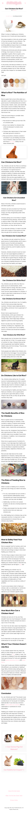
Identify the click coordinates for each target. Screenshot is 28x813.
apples (7, 660)
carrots (17, 660)
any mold (12, 141)
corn (13, 654)
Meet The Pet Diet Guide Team (14, 795)
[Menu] (2, 3)
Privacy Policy (14, 800)
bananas (12, 660)
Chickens (10, 16)
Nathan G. (15, 10)
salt (21, 564)
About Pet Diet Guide (14, 791)
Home (7, 16)
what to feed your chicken (12, 704)
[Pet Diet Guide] (14, 3)
